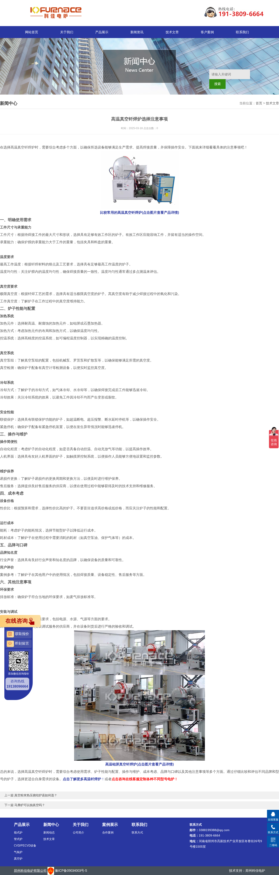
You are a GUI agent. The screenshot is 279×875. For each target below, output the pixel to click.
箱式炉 (18, 832)
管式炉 (18, 839)
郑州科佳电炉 (255, 870)
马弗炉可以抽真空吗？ (29, 805)
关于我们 (66, 32)
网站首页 (31, 32)
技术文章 (172, 32)
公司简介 (78, 832)
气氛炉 (18, 852)
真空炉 (18, 858)
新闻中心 (51, 824)
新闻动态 (49, 832)
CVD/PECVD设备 (25, 845)
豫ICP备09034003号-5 (71, 870)
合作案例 (108, 832)
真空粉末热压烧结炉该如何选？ (35, 795)
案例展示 (110, 824)
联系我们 (242, 32)
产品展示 (101, 32)
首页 (259, 103)
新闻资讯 (136, 32)
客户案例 (207, 32)
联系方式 (137, 832)
